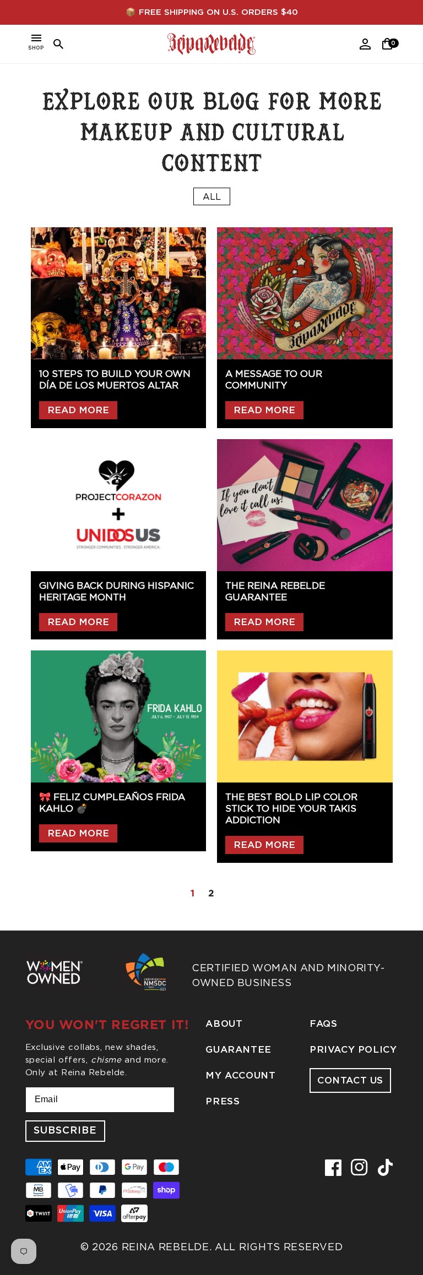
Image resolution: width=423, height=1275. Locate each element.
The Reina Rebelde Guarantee (275, 591)
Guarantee (238, 1049)
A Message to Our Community (273, 379)
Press (222, 1101)
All (212, 196)
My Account (240, 1075)
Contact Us (350, 1080)
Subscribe (65, 1131)
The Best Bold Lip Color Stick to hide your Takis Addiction (291, 808)
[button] (36, 44)
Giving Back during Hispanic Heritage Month (116, 591)
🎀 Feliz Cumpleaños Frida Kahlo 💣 (112, 802)
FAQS (323, 1023)
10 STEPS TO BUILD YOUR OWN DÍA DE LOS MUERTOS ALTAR (115, 379)
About (223, 1023)
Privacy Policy (353, 1049)
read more (78, 410)
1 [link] (193, 893)
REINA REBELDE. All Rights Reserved (232, 1246)
